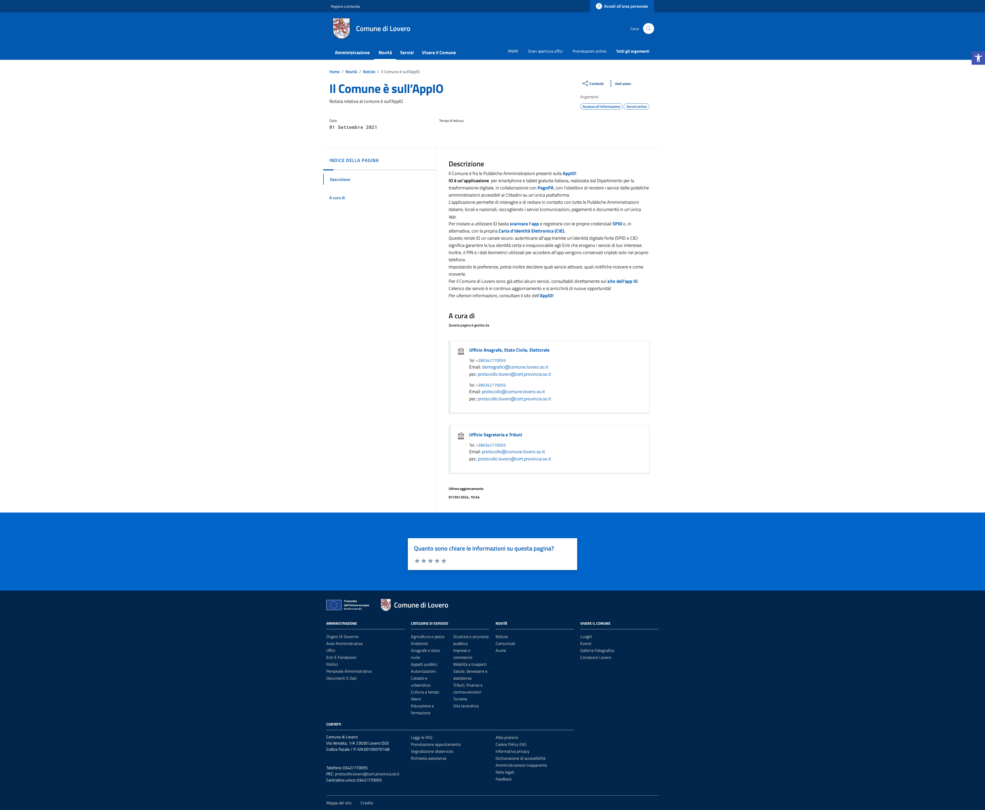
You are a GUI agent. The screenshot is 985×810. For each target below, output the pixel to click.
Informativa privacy (512, 751)
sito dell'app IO (622, 281)
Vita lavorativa (466, 706)
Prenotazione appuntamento (436, 744)
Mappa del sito (338, 803)
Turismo (460, 699)
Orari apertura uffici (545, 51)
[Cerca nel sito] (648, 28)
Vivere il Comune (439, 52)
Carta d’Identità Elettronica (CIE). (532, 230)
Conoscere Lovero (595, 657)
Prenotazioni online (589, 51)
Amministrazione (352, 52)
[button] (978, 58)
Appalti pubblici (424, 664)
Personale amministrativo (349, 671)
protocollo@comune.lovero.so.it (513, 391)
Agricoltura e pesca (427, 636)
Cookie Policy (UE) (511, 744)
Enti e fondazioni (341, 657)
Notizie (502, 636)
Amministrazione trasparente (521, 765)
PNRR (513, 51)
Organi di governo (342, 636)
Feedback (504, 779)
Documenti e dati (341, 678)
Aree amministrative (344, 643)
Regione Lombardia (345, 6)
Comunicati (505, 643)
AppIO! (569, 173)
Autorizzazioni (423, 671)
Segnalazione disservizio (432, 751)
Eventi (586, 643)
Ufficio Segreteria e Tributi (495, 434)
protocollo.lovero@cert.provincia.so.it (514, 374)
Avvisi (501, 650)
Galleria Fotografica (597, 650)
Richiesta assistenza (428, 758)
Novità (385, 52)
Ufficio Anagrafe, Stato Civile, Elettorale (509, 349)
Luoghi (586, 636)
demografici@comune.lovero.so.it (515, 366)
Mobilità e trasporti (470, 664)
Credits (367, 803)
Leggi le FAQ (421, 737)
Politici (332, 664)
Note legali (505, 772)
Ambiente (419, 643)
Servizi (407, 52)
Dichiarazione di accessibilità (520, 758)
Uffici (330, 650)
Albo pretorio (507, 737)
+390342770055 (491, 360)
